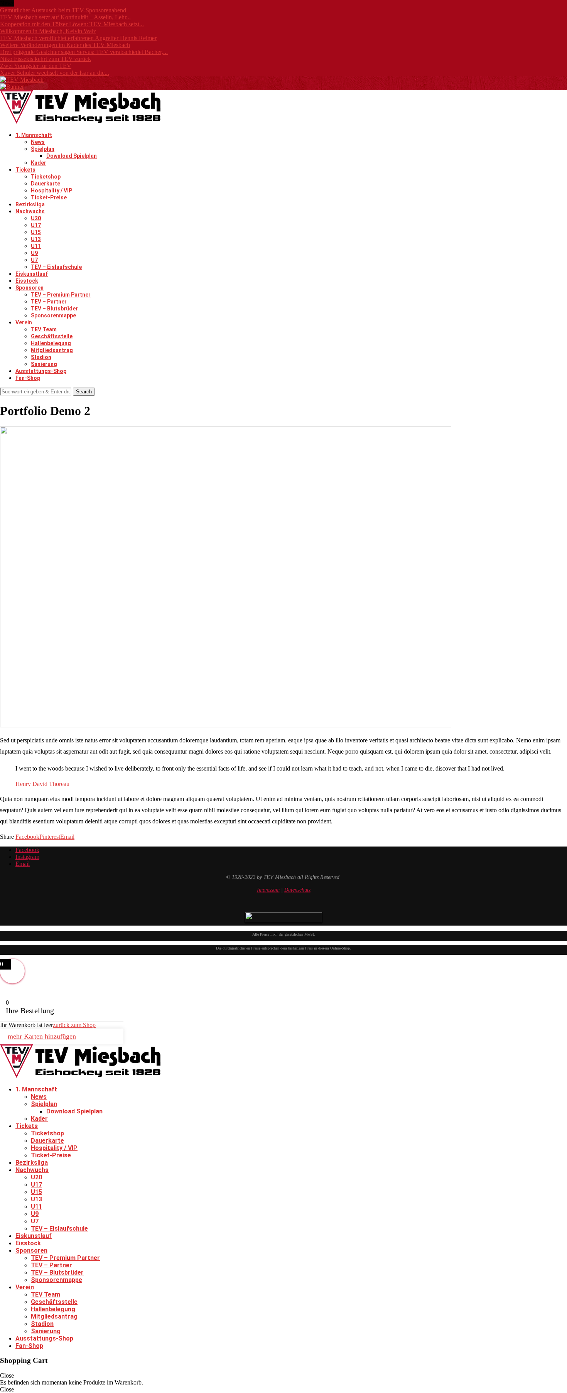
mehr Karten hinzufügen (42, 1036)
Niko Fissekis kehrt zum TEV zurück (45, 59)
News (38, 142)
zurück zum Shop (74, 1025)
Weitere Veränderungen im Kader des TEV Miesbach (65, 45)
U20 (36, 218)
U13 (36, 239)
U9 (34, 253)
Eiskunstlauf (31, 274)
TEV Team (44, 329)
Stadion (41, 357)
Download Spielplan (71, 156)
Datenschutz (297, 890)
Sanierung (44, 364)
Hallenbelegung (51, 343)
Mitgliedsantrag (52, 350)
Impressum (268, 890)
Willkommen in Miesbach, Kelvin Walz (48, 31)
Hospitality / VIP (51, 190)
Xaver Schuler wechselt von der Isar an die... (54, 72)
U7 (34, 260)
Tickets (25, 170)
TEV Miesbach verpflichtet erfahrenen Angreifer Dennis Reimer (78, 38)
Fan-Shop (27, 378)
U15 (36, 232)
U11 (36, 246)
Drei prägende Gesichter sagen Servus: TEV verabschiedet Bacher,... (84, 52)
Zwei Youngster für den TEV (35, 65)
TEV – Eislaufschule (56, 267)
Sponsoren (29, 288)
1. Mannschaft (33, 135)
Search (84, 392)
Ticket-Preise (49, 197)
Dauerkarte (45, 183)
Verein (23, 322)
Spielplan (42, 149)
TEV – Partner (49, 301)
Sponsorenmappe (53, 315)
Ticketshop (46, 177)
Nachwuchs (30, 211)
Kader (38, 163)
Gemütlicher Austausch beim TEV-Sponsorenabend (63, 10)
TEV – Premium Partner (61, 295)
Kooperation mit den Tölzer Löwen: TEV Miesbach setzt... (72, 24)
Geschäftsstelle (52, 336)
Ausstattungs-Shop (40, 371)
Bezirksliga (30, 204)
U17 (36, 225)
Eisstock (26, 281)
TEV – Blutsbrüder (54, 308)
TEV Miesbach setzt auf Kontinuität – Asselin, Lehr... (65, 17)
